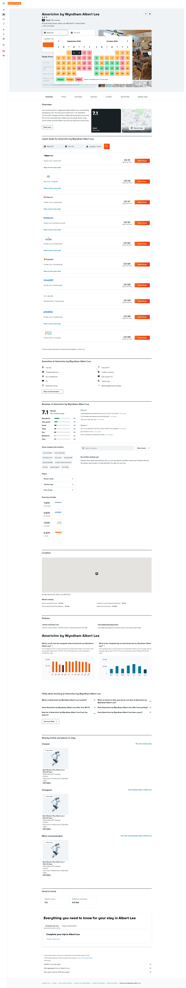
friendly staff (68, 458)
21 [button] (63, 68)
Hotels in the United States (82, 983)
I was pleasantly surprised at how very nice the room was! (103, 413)
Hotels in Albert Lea (53, 939)
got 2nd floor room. (91, 432)
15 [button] (69, 63)
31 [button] (127, 73)
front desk (65, 467)
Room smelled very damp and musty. (97, 435)
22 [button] (69, 68)
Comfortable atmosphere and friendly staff (98, 416)
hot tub (45, 467)
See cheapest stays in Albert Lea (140, 790)
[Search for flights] (3, 10)
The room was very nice (92, 419)
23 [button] (74, 68)
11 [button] (84, 58)
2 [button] (122, 53)
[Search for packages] (3, 23)
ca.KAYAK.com (46, 983)
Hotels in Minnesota (98, 983)
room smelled (47, 453)
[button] (3, 3)
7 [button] (63, 58)
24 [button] (79, 68)
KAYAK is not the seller (52, 964)
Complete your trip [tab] (52, 926)
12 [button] (89, 58)
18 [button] (84, 63)
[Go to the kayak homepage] (14, 3)
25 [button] (84, 68)
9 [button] (122, 58)
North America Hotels (65, 983)
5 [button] (89, 53)
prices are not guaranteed (84, 958)
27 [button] (58, 73)
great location (54, 467)
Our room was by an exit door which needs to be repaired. (103, 428)
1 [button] (68, 53)
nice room (58, 458)
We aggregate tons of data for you (57, 968)
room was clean (59, 453)
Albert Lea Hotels (112, 983)
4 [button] (84, 53)
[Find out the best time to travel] (3, 39)
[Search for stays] (3, 14)
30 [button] (74, 73)
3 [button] (79, 53)
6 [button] (58, 58)
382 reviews (55, 20)
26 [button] (89, 68)
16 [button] (74, 63)
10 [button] (79, 58)
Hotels (55, 983)
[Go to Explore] (3, 30)
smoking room (47, 458)
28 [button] (64, 73)
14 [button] (63, 63)
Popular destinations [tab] (69, 926)
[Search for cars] (3, 19)
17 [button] (79, 63)
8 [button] (68, 58)
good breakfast (48, 462)
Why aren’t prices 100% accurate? (57, 972)
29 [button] (69, 73)
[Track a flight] (3, 34)
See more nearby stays (144, 744)
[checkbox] (52, 504)
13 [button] (58, 63)
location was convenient (63, 462)
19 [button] (89, 63)
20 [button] (58, 68)
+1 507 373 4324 (48, 26)
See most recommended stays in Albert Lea (136, 836)
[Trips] (3, 45)
